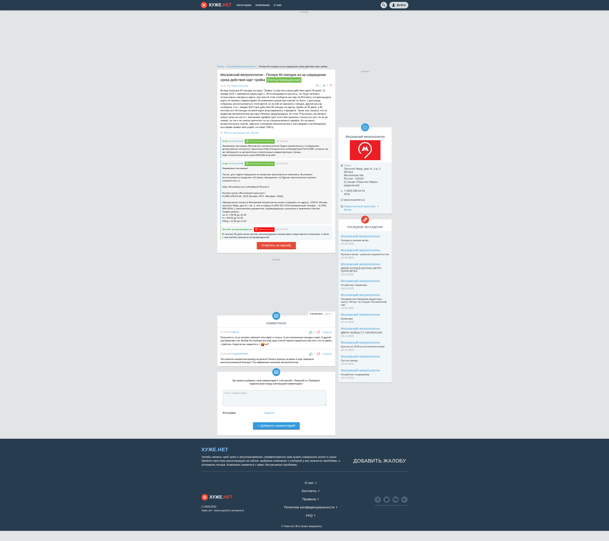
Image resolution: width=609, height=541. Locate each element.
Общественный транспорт (360, 206)
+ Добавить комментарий (276, 425)
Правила (309, 499)
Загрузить (269, 412)
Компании (262, 5)
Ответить (327, 332)
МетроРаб (237, 141)
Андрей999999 (240, 353)
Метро (348, 209)
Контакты (309, 491)
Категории (244, 5)
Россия (228, 132)
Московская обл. (241, 132)
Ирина (235, 332)
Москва (255, 132)
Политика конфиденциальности (309, 507)
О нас (278, 5)
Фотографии (229, 412)
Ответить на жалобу (276, 245)
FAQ (309, 515)
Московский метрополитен (360, 236)
